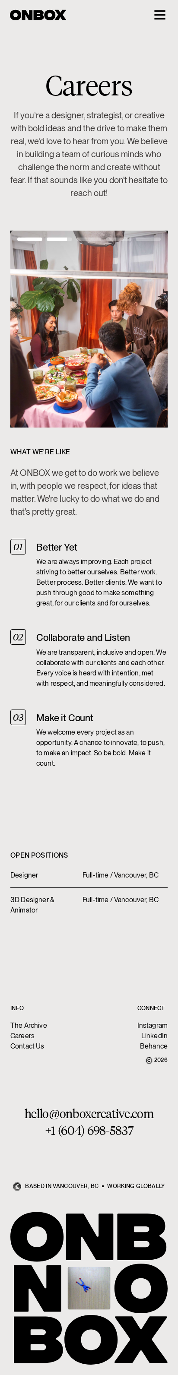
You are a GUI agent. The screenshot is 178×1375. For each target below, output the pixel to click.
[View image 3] (89, 239)
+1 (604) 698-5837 (89, 1129)
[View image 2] (59, 239)
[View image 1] (29, 239)
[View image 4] (118, 239)
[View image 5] (148, 239)
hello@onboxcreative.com (89, 1113)
